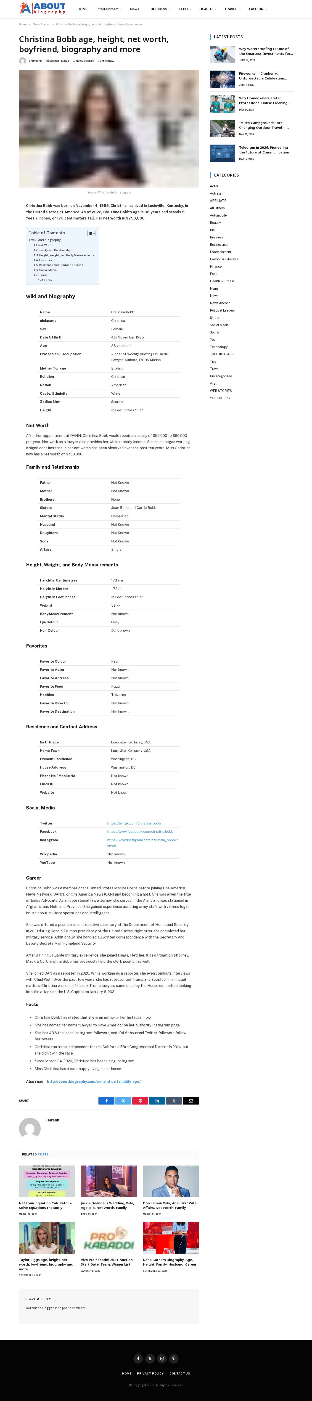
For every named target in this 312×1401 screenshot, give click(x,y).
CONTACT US (179, 1373)
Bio (212, 230)
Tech (213, 339)
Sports (215, 332)
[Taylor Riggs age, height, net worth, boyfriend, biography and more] (47, 1238)
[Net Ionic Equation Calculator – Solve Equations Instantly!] (47, 1181)
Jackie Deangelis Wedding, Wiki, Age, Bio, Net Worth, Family (107, 1205)
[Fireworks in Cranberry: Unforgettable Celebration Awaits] (222, 79)
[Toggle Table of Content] (89, 233)
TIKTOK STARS (222, 354)
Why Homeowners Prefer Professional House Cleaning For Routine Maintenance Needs (266, 101)
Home (214, 288)
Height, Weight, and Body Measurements (66, 255)
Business (216, 237)
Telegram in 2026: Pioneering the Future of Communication (264, 149)
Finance (216, 266)
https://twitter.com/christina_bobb (134, 823)
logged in (51, 1308)
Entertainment (107, 9)
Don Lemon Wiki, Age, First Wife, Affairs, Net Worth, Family (170, 1205)
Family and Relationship (55, 250)
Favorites (45, 260)
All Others (217, 208)
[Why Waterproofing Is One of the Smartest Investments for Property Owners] (222, 54)
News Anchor (220, 303)
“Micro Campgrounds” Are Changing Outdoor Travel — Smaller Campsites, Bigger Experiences (262, 125)
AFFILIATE (218, 201)
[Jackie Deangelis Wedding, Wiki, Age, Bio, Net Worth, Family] (109, 1181)
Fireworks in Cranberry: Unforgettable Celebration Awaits (261, 76)
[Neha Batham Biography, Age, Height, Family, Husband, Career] (171, 1238)
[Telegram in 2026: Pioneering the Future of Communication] (222, 153)
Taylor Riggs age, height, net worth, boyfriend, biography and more (46, 1264)
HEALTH (206, 9)
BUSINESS (159, 9)
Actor (214, 186)
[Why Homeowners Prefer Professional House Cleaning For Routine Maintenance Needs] (222, 104)
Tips (213, 361)
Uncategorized (221, 376)
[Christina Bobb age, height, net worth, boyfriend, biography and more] (109, 129)
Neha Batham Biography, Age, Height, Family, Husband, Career (169, 1261)
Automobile (218, 215)
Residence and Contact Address (61, 265)
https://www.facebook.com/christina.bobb (140, 831)
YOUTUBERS (220, 398)
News (134, 9)
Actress (216, 193)
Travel (214, 369)
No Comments (85, 61)
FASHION (256, 9)
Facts (48, 280)
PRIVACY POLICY (150, 1373)
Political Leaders (222, 310)
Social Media (48, 270)
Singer (214, 318)
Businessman (219, 244)
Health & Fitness (222, 281)
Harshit (37, 61)
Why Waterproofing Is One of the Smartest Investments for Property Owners (264, 51)
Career (43, 275)
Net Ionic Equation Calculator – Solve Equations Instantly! (45, 1205)
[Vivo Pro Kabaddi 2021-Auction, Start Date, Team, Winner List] (109, 1238)
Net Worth (45, 245)
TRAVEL (230, 9)
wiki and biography (46, 240)
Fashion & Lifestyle (224, 259)
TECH (183, 9)
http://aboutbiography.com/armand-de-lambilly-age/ (94, 1081)
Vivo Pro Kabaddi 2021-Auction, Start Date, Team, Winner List (107, 1261)
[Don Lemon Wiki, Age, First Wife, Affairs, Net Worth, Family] (171, 1181)
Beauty (215, 223)
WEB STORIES (221, 391)
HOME (83, 9)
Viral (213, 383)
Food (213, 274)
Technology (218, 347)
